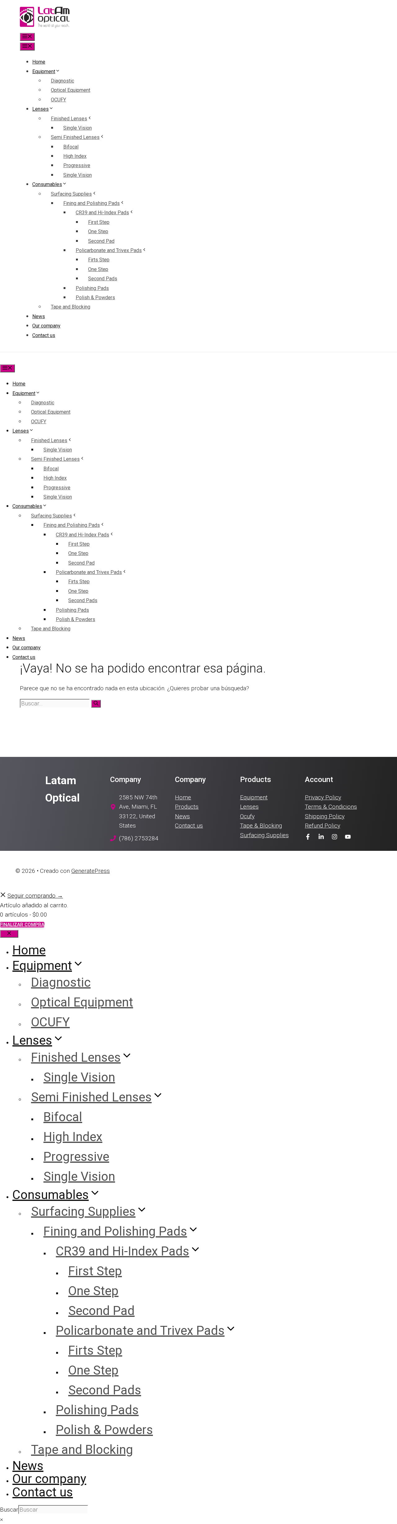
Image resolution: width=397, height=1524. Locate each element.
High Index (75, 156)
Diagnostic (62, 81)
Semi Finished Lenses (75, 137)
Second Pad (101, 241)
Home (38, 62)
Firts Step (98, 260)
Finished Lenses (69, 119)
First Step (98, 222)
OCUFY (58, 100)
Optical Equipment (70, 90)
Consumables (47, 184)
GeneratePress (90, 870)
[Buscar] (96, 704)
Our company (46, 326)
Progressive (76, 165)
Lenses (40, 109)
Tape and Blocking (70, 307)
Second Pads (102, 279)
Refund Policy (322, 825)
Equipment (43, 71)
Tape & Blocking (261, 825)
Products (186, 806)
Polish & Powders (95, 297)
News (38, 316)
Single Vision (77, 128)
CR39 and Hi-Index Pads (102, 212)
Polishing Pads (92, 288)
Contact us (43, 335)
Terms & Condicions (331, 806)
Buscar (9, 1509)
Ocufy (247, 816)
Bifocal (70, 147)
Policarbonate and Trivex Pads (109, 250)
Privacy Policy (323, 797)
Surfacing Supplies (71, 194)
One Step (98, 231)
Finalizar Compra (22, 924)
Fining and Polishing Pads (91, 203)
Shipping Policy (325, 816)
